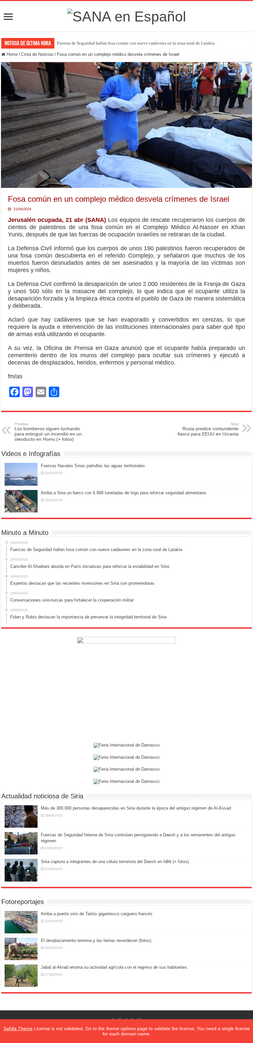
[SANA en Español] (126, 15)
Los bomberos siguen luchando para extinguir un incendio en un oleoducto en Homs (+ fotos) (48, 432)
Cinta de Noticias (37, 54)
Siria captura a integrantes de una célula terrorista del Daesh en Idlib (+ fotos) (115, 861)
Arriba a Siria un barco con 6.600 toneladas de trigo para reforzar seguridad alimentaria (123, 492)
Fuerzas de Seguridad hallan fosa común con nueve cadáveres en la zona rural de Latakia (135, 43)
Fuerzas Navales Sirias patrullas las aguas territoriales (93, 465)
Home (11, 54)
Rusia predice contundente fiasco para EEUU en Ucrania (208, 429)
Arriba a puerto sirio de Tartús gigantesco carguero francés (97, 913)
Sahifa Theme (18, 1028)
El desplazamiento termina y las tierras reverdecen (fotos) (96, 940)
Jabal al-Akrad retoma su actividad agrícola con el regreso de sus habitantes (114, 967)
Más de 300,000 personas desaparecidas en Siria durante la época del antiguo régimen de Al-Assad (136, 808)
